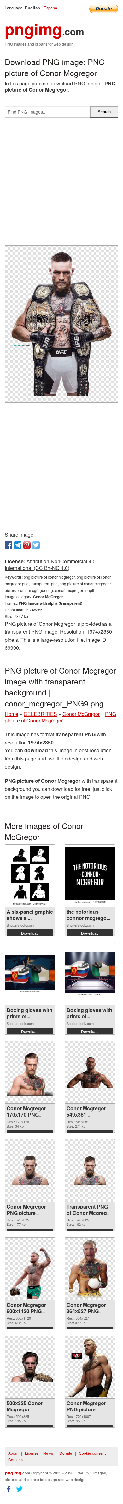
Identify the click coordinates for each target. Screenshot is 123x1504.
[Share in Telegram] (17, 545)
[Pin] (27, 545)
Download (30, 933)
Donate (66, 1453)
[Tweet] (36, 545)
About (13, 1453)
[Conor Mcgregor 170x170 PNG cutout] (30, 1072)
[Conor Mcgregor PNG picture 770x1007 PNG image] (90, 1367)
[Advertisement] (61, 184)
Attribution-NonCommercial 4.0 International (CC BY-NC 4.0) (50, 564)
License (31, 1453)
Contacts (15, 1459)
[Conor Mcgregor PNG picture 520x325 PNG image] (30, 1170)
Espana (50, 8)
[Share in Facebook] (8, 545)
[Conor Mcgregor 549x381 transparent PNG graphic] (90, 1072)
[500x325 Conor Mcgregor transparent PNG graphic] (30, 1367)
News (48, 1453)
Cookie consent (92, 1453)
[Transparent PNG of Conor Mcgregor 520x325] (90, 1170)
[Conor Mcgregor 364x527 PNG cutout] (89, 1269)
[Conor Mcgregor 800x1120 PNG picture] (30, 1269)
